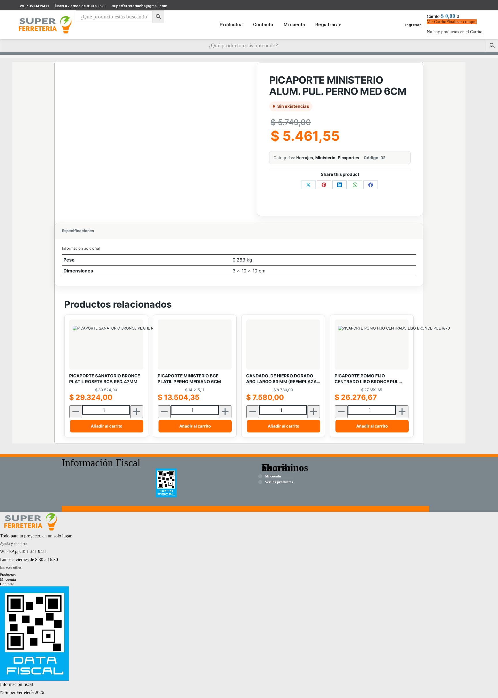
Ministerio (325, 157)
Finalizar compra (461, 21)
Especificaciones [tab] (78, 230)
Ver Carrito (436, 21)
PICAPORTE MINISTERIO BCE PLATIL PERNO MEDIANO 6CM (189, 378)
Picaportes (348, 157)
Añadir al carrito (106, 426)
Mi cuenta (8, 579)
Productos (8, 575)
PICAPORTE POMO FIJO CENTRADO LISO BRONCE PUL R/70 (367, 378)
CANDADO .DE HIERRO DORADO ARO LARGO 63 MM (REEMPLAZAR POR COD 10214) (283, 378)
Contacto (7, 584)
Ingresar (413, 25)
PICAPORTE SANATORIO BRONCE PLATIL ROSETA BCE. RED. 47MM (104, 378)
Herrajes (304, 157)
